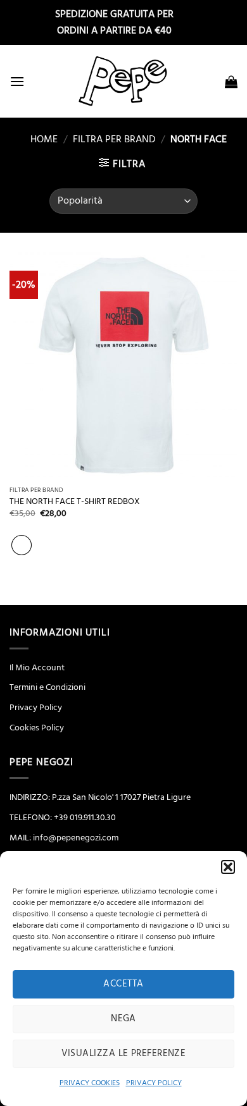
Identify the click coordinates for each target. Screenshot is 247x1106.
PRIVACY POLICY (154, 1083)
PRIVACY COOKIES (90, 1083)
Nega (123, 1018)
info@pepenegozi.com (75, 838)
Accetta (123, 983)
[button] (228, 867)
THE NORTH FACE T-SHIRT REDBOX (75, 501)
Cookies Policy (37, 728)
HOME (39, 139)
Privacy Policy (36, 707)
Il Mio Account (37, 667)
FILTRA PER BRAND (114, 139)
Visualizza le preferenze (123, 1053)
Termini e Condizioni (48, 687)
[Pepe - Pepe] (123, 81)
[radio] (21, 545)
